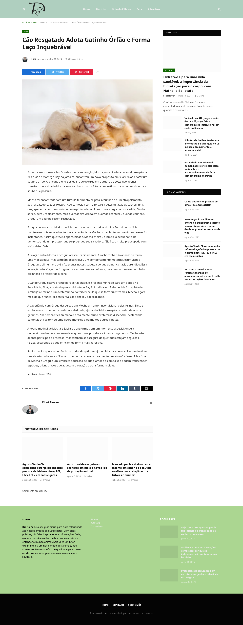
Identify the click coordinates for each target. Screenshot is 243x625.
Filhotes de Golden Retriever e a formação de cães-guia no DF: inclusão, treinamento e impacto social (202, 145)
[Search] (219, 9)
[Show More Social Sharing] (97, 72)
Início (42, 22)
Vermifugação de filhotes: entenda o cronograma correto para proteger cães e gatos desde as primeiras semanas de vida (202, 226)
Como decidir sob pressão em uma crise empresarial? (201, 203)
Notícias (101, 9)
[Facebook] (10, 181)
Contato (95, 522)
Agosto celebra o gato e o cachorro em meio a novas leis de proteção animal (87, 468)
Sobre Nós (153, 9)
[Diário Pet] (37, 9)
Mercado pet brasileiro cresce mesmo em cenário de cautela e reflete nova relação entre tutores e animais (132, 470)
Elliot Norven (35, 59)
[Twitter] (10, 189)
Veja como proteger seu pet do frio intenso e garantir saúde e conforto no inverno (199, 531)
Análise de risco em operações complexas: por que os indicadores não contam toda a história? (199, 552)
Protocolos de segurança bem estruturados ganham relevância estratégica (199, 574)
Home (86, 9)
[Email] (10, 214)
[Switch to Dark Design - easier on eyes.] (24, 9)
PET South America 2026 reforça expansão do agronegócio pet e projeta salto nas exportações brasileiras (202, 274)
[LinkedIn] (10, 197)
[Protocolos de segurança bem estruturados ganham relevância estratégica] (169, 575)
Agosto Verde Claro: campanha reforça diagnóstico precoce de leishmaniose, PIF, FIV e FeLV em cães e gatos (42, 470)
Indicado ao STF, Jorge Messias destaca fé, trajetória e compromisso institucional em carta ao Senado (201, 123)
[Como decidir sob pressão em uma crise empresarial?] (172, 206)
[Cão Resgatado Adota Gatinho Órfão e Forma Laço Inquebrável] (87, 122)
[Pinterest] (10, 206)
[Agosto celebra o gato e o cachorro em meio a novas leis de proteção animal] (87, 448)
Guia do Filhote (121, 9)
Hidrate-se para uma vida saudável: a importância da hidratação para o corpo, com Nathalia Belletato (187, 84)
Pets (139, 9)
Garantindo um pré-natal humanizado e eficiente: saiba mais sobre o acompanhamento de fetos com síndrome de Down (201, 169)
